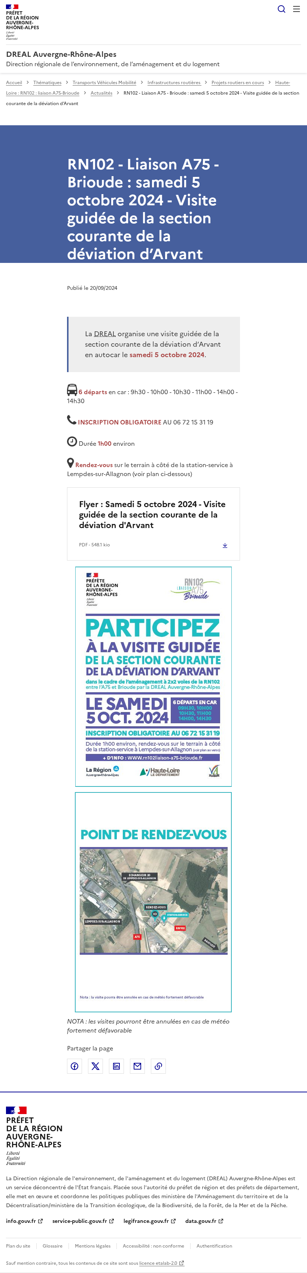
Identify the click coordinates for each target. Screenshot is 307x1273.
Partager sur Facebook (74, 1066)
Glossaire (53, 1246)
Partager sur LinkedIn (116, 1066)
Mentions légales (92, 1246)
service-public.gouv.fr (79, 1221)
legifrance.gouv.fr (146, 1221)
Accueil (14, 82)
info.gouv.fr (21, 1221)
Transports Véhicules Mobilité (104, 82)
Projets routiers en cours (238, 82)
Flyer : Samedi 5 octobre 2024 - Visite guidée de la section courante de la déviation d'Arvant (152, 514)
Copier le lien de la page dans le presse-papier (158, 1066)
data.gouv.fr (200, 1221)
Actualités (101, 93)
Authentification (214, 1246)
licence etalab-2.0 (158, 1263)
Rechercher (281, 8)
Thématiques (47, 82)
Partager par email (137, 1066)
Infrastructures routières (174, 82)
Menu (296, 8)
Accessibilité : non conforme (153, 1246)
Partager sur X (95, 1066)
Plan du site (18, 1246)
